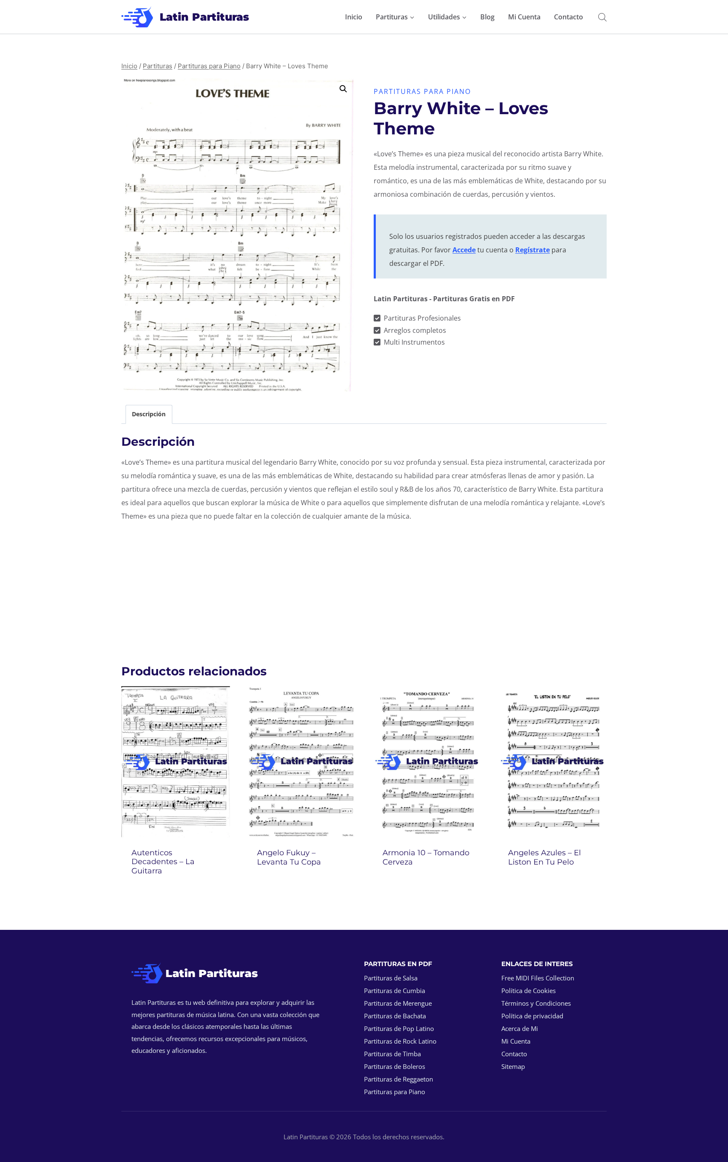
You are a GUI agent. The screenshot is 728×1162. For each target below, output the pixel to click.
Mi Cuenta (524, 16)
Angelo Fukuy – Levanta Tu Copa (289, 857)
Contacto (568, 16)
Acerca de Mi (519, 1028)
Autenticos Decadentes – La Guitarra (163, 862)
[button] (343, 88)
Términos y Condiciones (536, 1003)
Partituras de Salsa (391, 978)
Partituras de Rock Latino (400, 1041)
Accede (464, 249)
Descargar (301, 884)
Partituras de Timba (392, 1054)
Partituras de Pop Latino (399, 1028)
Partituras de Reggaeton (398, 1079)
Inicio (353, 16)
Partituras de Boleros (394, 1066)
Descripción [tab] (149, 414)
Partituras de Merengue (398, 1003)
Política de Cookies (528, 990)
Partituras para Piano (422, 91)
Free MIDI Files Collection (537, 978)
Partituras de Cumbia (394, 990)
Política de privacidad (532, 1016)
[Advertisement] (364, 589)
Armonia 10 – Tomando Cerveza (426, 857)
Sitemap (513, 1066)
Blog (487, 16)
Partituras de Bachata (395, 1016)
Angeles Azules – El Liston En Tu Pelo (544, 857)
